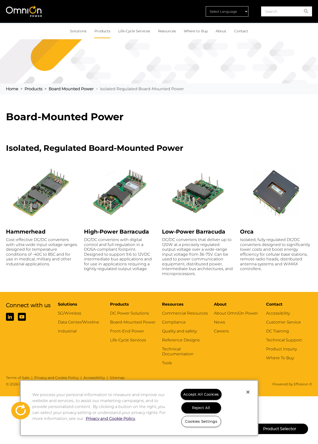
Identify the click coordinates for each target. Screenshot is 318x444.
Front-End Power (127, 331)
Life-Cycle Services (134, 31)
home (12, 88)
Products (102, 31)
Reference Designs (181, 340)
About (221, 31)
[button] (19, 410)
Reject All (201, 407)
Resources (167, 31)
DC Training (277, 331)
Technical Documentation (178, 351)
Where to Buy (196, 31)
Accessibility (278, 313)
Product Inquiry (281, 349)
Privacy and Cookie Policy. (110, 418)
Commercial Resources (185, 313)
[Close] (247, 392)
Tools (167, 363)
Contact (241, 31)
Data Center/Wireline (78, 322)
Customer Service (283, 322)
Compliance (174, 322)
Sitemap (117, 377)
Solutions (78, 31)
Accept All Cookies (201, 394)
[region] (139, 408)
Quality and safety (179, 331)
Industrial (67, 331)
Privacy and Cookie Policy (56, 377)
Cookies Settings (201, 421)
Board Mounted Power (71, 88)
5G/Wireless (69, 313)
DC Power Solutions (129, 313)
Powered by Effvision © (292, 384)
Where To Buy (280, 358)
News (219, 322)
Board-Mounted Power (133, 322)
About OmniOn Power (236, 313)
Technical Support (284, 340)
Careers (221, 331)
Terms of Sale (17, 377)
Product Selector (279, 428)
